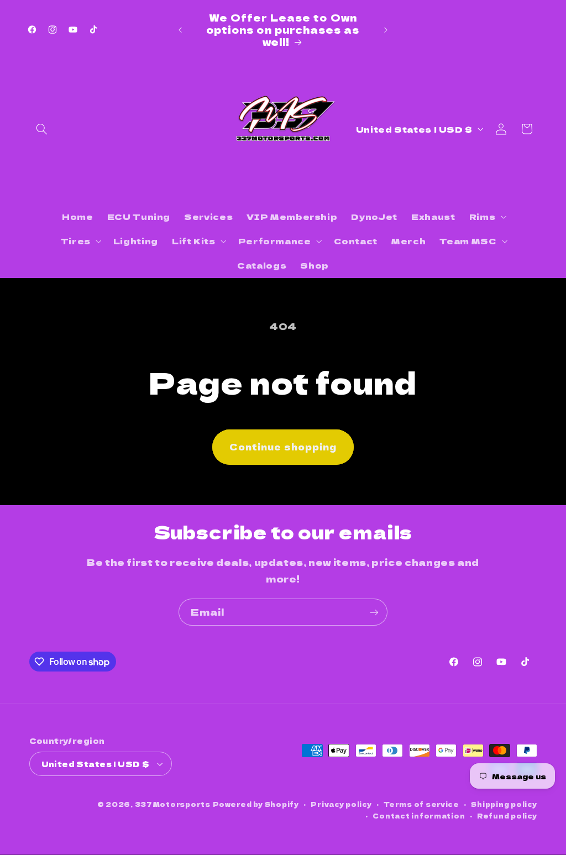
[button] (42, 128)
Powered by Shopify (256, 804)
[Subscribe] (374, 612)
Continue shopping (283, 446)
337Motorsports (173, 804)
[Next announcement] (386, 30)
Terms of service (421, 804)
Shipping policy (504, 804)
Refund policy (507, 815)
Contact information (419, 815)
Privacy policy (341, 804)
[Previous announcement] (180, 30)
